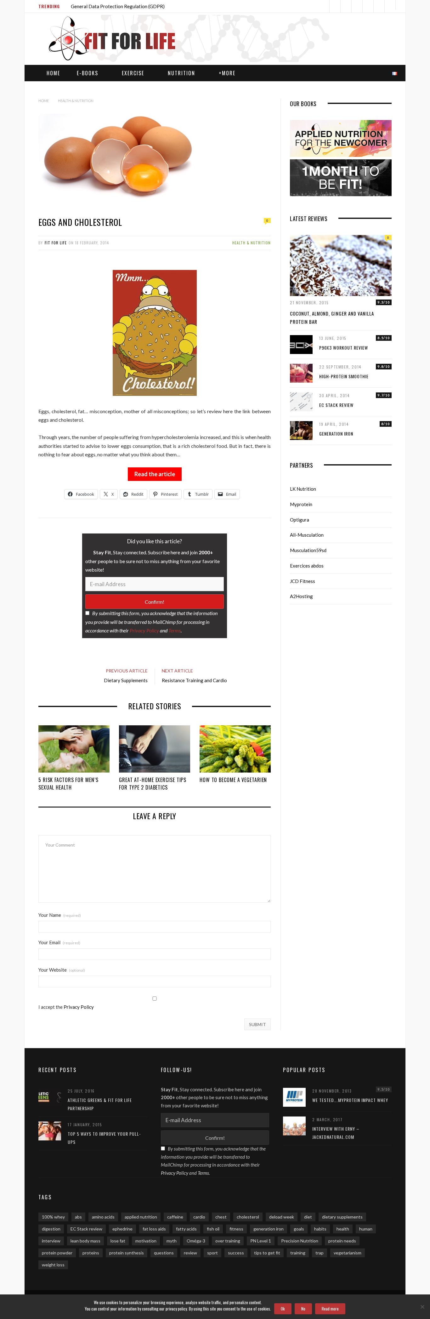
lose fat (117, 1240)
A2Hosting (301, 596)
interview (51, 1240)
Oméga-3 (196, 1240)
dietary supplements (342, 1216)
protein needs (342, 1240)
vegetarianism (347, 1252)
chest (221, 1216)
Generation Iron (336, 433)
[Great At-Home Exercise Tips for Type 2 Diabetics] (154, 749)
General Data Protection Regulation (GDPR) (118, 6)
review (190, 1252)
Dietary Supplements (126, 680)
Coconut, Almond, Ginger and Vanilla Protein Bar (332, 317)
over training (227, 1240)
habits (320, 1228)
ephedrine (122, 1228)
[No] (422, 1307)
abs (78, 1216)
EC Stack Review (336, 405)
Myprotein (301, 504)
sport (212, 1252)
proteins (90, 1252)
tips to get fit (267, 1252)
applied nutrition (141, 1216)
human (365, 1228)
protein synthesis (126, 1252)
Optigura (299, 519)
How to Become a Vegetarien (233, 780)
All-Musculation (307, 535)
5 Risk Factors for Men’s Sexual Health (68, 783)
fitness (236, 1228)
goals (299, 1228)
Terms (174, 630)
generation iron (268, 1228)
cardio (199, 1216)
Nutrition (181, 73)
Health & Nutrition (251, 242)
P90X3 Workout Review (343, 347)
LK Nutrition (303, 489)
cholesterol (248, 1216)
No (303, 1308)
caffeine (175, 1216)
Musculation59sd (308, 550)
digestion (51, 1228)
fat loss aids (154, 1228)
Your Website (61, 970)
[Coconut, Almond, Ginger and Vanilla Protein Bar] (341, 265)
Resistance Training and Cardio (194, 680)
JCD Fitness (302, 581)
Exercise (133, 73)
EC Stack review (86, 1228)
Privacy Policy (144, 630)
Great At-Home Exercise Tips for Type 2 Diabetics (152, 783)
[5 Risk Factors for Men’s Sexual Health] (74, 749)
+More (227, 73)
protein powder (57, 1252)
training (297, 1252)
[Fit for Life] (199, 39)
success (236, 1252)
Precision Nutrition (299, 1240)
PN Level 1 (260, 1240)
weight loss (53, 1264)
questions (164, 1252)
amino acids (103, 1216)
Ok (283, 1308)
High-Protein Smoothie (344, 376)
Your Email (59, 942)
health (343, 1228)
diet (308, 1216)
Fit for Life (56, 242)
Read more (330, 1308)
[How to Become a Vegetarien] (235, 749)
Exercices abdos (307, 565)
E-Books (87, 73)
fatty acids (186, 1228)
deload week (281, 1216)
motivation (145, 1240)
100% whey (53, 1216)
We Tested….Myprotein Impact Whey (350, 1100)
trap (319, 1252)
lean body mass (85, 1240)
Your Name (59, 915)
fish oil (213, 1228)
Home (53, 73)
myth (172, 1240)
